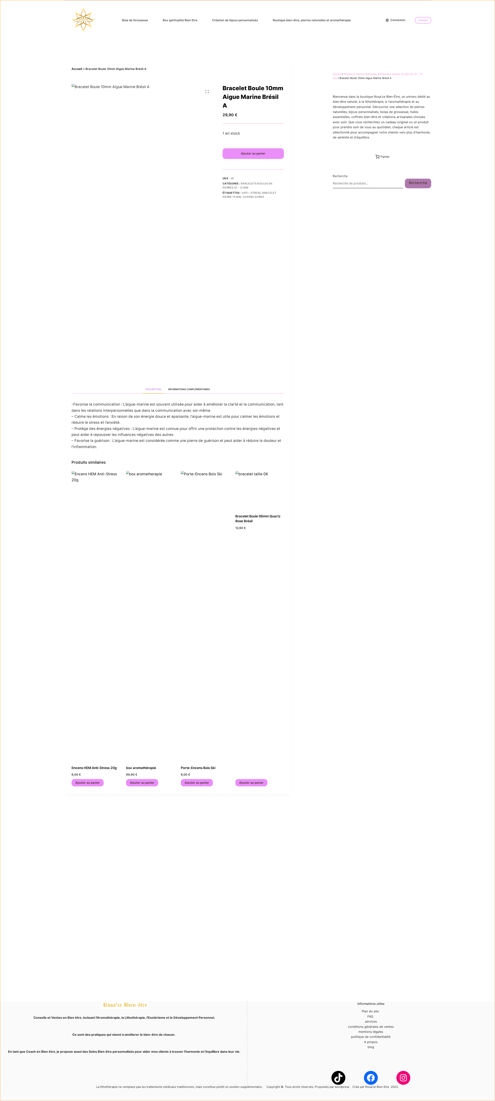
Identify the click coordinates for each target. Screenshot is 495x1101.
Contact (423, 20)
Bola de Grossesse (135, 20)
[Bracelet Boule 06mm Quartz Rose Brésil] (259, 490)
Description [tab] (153, 389)
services (371, 1021)
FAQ (370, 1016)
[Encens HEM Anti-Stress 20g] (96, 616)
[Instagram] (403, 1078)
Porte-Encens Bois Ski (198, 768)
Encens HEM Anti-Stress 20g (94, 768)
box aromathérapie (141, 768)
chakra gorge (253, 196)
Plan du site (371, 1011)
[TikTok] (338, 1078)
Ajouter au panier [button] (87, 782)
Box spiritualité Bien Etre (180, 20)
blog (371, 1047)
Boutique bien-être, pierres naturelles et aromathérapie (312, 20)
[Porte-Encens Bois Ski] (205, 616)
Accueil (77, 69)
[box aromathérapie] (150, 616)
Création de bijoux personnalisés (235, 20)
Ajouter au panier (253, 153)
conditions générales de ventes (371, 1027)
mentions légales (370, 1032)
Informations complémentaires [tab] (189, 389)
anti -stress (251, 192)
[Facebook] (371, 1078)
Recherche (340, 176)
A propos (371, 1042)
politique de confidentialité (370, 1037)
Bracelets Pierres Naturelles (361, 74)
